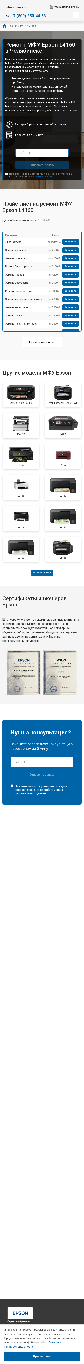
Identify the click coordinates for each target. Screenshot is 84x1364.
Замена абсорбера (16, 282)
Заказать (71, 241)
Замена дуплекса (16, 250)
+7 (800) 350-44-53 (28, 15)
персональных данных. (41, 176)
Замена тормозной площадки (23, 299)
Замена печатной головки (21, 323)
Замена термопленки (18, 307)
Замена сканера (15, 258)
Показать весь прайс (42, 342)
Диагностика (13, 241)
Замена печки (13, 315)
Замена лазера (14, 274)
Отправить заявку (42, 165)
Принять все (42, 1356)
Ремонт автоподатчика (19, 291)
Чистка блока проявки (19, 266)
